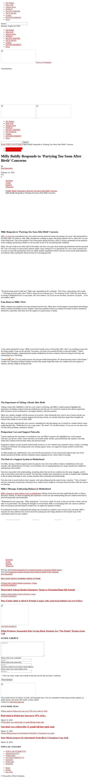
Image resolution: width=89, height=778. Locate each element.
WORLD (9, 9)
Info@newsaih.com (17, 702)
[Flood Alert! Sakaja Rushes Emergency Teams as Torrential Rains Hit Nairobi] (19, 583)
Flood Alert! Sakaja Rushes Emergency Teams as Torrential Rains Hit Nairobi (38, 589)
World (9, 764)
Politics (10, 762)
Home (3, 144)
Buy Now (9, 772)
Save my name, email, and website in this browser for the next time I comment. (32, 676)
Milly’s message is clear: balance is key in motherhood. (21, 493)
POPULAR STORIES (14, 144)
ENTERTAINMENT (13, 17)
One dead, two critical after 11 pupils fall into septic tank (27, 726)
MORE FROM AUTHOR (30, 579)
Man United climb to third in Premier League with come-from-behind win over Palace (41, 601)
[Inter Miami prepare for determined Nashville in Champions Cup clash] (27, 733)
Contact (8, 15)
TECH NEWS (11, 13)
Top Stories (10, 3)
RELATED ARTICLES (10, 579)
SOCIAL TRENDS (13, 11)
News (8, 20)
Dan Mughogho (7, 168)
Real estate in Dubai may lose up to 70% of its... (23, 715)
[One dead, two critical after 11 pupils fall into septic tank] (22, 722)
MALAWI (9, 5)
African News (11, 7)
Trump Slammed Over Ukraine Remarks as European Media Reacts (37, 570)
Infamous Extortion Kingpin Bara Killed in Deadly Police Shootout (34, 572)
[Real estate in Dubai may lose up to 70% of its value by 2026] (24, 711)
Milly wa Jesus (6, 236)
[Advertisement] (30, 66)
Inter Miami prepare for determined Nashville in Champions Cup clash (34, 737)
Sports (9, 760)
